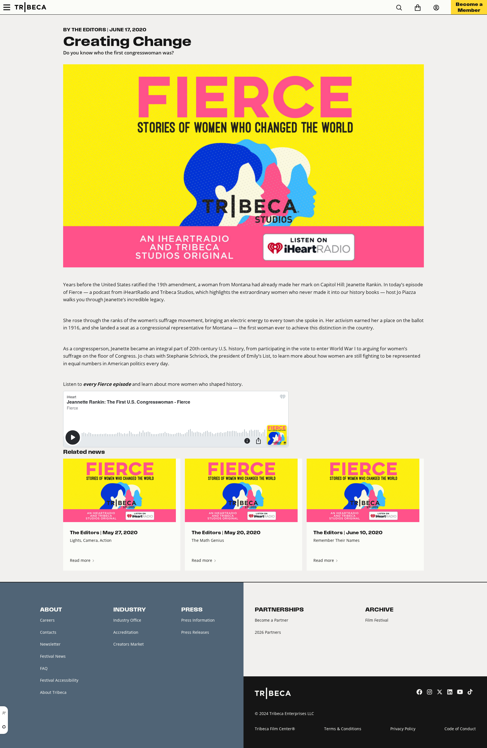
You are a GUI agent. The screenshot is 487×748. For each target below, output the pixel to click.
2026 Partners (268, 632)
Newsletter (50, 644)
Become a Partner (271, 620)
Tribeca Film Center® (275, 728)
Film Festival (376, 620)
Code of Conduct (460, 728)
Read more (81, 560)
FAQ (44, 668)
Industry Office (127, 620)
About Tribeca (53, 692)
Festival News (53, 656)
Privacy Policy (402, 728)
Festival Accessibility (59, 680)
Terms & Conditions (342, 728)
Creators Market (128, 644)
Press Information (198, 620)
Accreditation (125, 632)
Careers (47, 620)
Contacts (48, 632)
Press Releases (195, 632)
